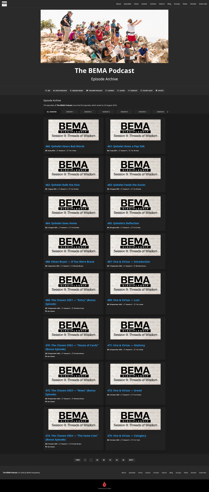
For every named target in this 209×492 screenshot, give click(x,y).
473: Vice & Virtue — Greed (124, 390)
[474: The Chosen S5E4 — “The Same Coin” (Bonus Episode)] (74, 419)
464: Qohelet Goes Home (61, 223)
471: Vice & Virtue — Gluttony (126, 345)
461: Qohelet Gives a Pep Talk (126, 146)
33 (123, 460)
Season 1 (69, 112)
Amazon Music (77, 90)
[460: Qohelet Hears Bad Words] (74, 129)
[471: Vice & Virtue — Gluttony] (135, 328)
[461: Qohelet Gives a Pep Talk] (135, 129)
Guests (144, 4)
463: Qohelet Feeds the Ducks (126, 184)
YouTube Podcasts (95, 90)
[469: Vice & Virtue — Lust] (135, 283)
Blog (169, 4)
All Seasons (52, 112)
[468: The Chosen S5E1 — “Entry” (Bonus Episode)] (74, 283)
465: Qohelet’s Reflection (123, 223)
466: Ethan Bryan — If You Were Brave (69, 261)
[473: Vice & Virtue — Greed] (135, 374)
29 (97, 460)
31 (110, 460)
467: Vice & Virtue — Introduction (128, 261)
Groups (177, 4)
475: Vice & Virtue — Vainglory (126, 435)
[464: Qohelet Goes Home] (74, 206)
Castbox (111, 90)
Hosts (136, 4)
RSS (49, 90)
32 (117, 460)
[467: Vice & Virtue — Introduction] (135, 245)
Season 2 (88, 112)
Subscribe (203, 4)
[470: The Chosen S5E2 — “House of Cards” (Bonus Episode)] (74, 328)
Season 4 (124, 112)
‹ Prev (77, 460)
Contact (153, 4)
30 (104, 460)
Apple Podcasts (61, 90)
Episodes (127, 4)
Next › (131, 460)
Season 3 (106, 112)
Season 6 (160, 112)
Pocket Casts (147, 90)
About (118, 4)
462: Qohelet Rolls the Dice (62, 184)
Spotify (161, 90)
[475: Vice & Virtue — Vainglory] (135, 419)
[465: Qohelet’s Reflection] (135, 206)
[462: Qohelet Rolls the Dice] (74, 168)
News (185, 4)
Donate (193, 4)
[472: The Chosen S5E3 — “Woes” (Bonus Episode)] (74, 374)
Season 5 (142, 112)
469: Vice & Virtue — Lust (123, 300)
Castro (122, 90)
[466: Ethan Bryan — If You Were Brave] (74, 245)
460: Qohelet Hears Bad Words (64, 146)
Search (162, 4)
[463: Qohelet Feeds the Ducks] (135, 168)
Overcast (134, 90)
